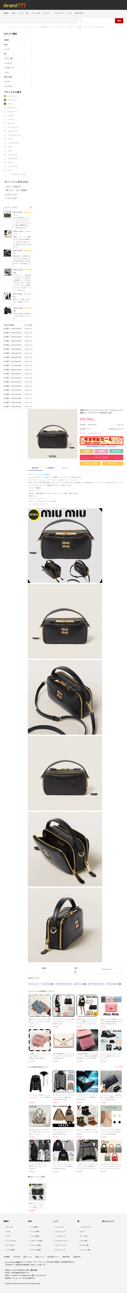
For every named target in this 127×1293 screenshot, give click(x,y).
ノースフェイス (13, 143)
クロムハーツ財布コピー (13, 186)
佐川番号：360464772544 (13, 369)
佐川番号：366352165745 (13, 341)
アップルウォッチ (13, 135)
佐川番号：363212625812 (13, 406)
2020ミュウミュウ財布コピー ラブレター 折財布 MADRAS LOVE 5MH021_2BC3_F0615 (111, 1022)
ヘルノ (9, 170)
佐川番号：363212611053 (13, 394)
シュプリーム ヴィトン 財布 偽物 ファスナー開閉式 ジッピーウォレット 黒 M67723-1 (111, 1097)
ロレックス (11, 100)
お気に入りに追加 (90, 463)
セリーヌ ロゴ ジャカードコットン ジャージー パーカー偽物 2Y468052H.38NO (63, 1166)
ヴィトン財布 (34, 1231)
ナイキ (9, 104)
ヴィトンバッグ (60, 1231)
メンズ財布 (34, 1227)
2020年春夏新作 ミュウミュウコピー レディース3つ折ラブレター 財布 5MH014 (63, 1056)
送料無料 (87, 451)
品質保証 (101, 451)
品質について (27, 1257)
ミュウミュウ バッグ (94, 433)
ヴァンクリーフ (13, 127)
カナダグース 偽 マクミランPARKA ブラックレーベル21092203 (38, 1166)
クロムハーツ (12, 112)
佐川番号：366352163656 (13, 337)
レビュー (65, 468)
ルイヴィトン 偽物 (80, 984)
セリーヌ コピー (33, 984)
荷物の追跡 (66, 1257)
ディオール (11, 108)
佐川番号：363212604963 (13, 386)
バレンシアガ (12, 166)
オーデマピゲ (12, 158)
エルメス (10, 123)
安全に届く (116, 451)
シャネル (10, 116)
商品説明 (35, 468)
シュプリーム (12, 155)
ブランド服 (35, 13)
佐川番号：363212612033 (13, 390)
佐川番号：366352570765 (13, 345)
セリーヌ (10, 119)
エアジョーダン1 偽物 (114, 984)
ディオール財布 (35, 1250)
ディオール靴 (84, 1245)
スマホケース (59, 13)
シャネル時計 (10, 1250)
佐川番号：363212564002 (13, 398)
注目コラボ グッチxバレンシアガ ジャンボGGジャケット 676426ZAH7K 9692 (63, 1132)
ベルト (69, 13)
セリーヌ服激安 (21, 190)
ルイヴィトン (12, 96)
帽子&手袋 (79, 13)
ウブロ (9, 147)
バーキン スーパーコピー (63, 984)
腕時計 (6, 13)
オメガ (9, 162)
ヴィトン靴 (83, 1236)
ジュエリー (47, 13)
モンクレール (12, 131)
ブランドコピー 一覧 (18, 174)
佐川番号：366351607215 (13, 332)
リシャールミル (11, 1240)
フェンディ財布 (35, 1245)
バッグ (20, 13)
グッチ (9, 139)
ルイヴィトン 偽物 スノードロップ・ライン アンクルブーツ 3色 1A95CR (87, 1132)
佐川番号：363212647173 (13, 382)
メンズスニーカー (86, 1227)
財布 (13, 13)
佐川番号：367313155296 (13, 365)
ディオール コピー (11, 198)
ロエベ (9, 151)
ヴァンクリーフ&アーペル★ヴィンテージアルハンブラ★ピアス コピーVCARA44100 (110, 1132)
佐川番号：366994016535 (13, 357)
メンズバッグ (59, 1227)
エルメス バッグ (60, 1245)
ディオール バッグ (61, 1240)
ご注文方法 (16, 1257)
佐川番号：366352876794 (13, 353)
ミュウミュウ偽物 (42, 474)
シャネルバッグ (60, 1236)
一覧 (30, 207)
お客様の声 (76, 1257)
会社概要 (7, 1257)
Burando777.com (23, 1283)
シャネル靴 (83, 1240)
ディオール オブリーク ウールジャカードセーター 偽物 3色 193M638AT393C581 (63, 1097)
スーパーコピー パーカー (96, 984)
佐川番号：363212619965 (13, 402)
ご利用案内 (50, 468)
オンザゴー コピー (11, 194)
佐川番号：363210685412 (13, 349)
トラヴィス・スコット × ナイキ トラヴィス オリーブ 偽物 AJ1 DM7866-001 (86, 1097)
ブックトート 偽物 (47, 984)
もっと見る (28, 325)
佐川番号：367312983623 (13, 378)
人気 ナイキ (9, 190)
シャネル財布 (34, 1236)
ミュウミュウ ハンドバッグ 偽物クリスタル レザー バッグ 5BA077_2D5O (63, 1022)
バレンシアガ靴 (85, 1250)
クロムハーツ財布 (36, 1240)
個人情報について (53, 1257)
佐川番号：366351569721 (13, 328)
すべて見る (119, 1067)
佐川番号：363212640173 (13, 373)
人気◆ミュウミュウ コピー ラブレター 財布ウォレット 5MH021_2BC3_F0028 (39, 1056)
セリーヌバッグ (60, 1250)
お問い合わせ (113, 463)
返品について (39, 1257)
